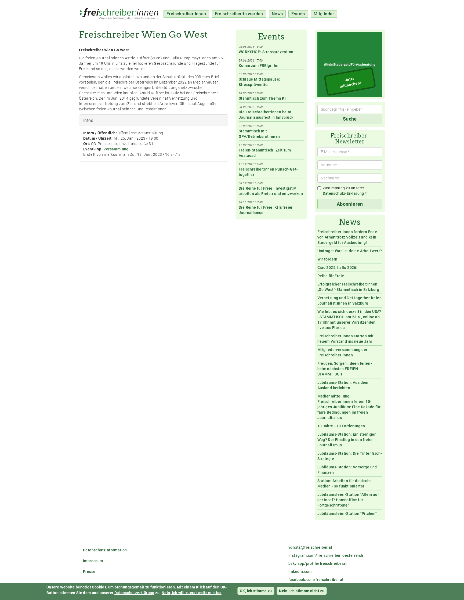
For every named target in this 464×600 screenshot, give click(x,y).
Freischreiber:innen (186, 13)
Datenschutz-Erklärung (343, 193)
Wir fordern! (328, 259)
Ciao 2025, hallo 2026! (337, 267)
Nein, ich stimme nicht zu (301, 591)
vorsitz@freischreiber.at (310, 547)
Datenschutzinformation (105, 550)
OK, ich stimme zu (256, 591)
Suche (350, 119)
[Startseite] (121, 11)
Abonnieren (350, 204)
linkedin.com (300, 571)
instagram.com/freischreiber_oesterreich (325, 555)
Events (298, 13)
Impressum (93, 561)
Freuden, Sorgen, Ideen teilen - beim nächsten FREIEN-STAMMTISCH (345, 368)
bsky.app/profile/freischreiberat (317, 563)
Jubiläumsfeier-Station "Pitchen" (347, 513)
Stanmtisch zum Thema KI (262, 98)
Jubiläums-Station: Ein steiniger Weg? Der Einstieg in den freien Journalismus (346, 439)
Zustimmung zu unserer (345, 191)
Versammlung (115, 149)
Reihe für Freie (330, 276)
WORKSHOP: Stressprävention (266, 52)
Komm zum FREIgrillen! (260, 65)
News (277, 13)
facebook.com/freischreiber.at (316, 579)
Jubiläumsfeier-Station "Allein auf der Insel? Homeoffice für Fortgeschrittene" (348, 499)
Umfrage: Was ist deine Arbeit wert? (349, 251)
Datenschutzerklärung (134, 593)
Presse (89, 571)
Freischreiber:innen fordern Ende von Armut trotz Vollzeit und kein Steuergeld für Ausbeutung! (347, 237)
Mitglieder (324, 13)
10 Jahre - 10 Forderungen (341, 426)
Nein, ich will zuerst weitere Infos (192, 593)
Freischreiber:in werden (239, 13)
